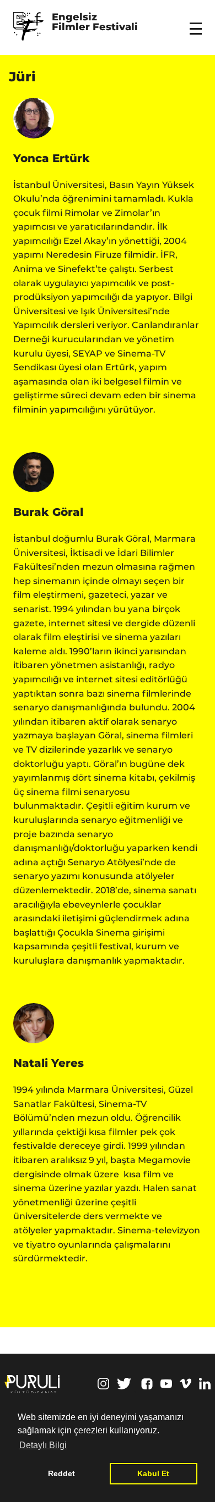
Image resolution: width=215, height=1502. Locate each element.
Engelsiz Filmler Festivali (95, 22)
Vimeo (185, 1383)
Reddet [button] (61, 1473)
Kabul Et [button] (153, 1473)
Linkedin (205, 1383)
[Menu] (197, 21)
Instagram (103, 1383)
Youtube (166, 1383)
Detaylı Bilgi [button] (43, 1445)
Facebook (147, 1383)
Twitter (124, 1383)
